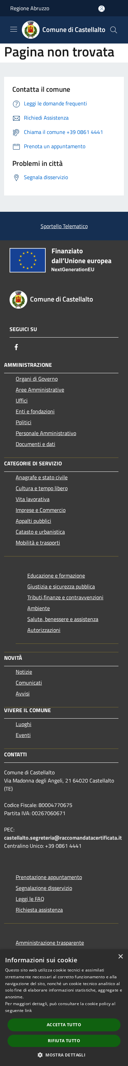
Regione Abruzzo (29, 8)
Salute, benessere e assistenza (62, 619)
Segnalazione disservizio (44, 888)
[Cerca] (114, 30)
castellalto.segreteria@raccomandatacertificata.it (63, 837)
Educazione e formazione (56, 575)
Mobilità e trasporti (38, 542)
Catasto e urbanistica (40, 532)
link (28, 1010)
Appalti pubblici (33, 521)
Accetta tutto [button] (64, 1025)
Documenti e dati (35, 444)
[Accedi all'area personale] (101, 9)
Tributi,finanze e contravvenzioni (65, 597)
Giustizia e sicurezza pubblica (61, 586)
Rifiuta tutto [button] (64, 1041)
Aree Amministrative (40, 389)
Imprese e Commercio (41, 510)
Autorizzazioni (43, 630)
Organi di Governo (37, 379)
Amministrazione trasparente (50, 943)
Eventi (23, 735)
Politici (23, 422)
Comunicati (29, 682)
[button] (64, 1054)
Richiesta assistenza (39, 910)
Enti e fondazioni (35, 411)
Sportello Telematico (64, 226)
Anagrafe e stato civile (42, 477)
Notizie (24, 672)
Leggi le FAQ (30, 899)
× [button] (120, 956)
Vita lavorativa (32, 499)
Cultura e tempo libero (42, 488)
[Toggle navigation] (14, 29)
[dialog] (64, 1007)
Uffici (22, 400)
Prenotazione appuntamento (49, 877)
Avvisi (23, 693)
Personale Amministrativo (46, 433)
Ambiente (38, 608)
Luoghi (23, 724)
